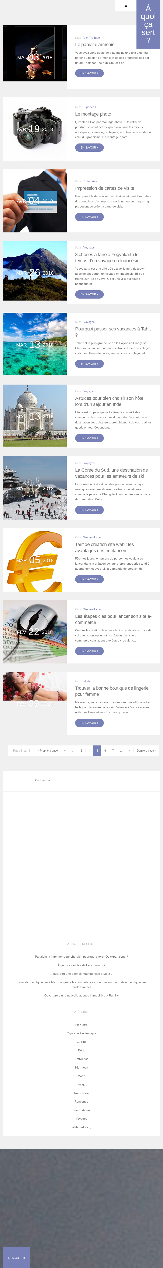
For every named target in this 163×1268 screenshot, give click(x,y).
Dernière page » (146, 750)
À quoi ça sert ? (148, 24)
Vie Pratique (81, 1110)
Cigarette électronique (81, 1033)
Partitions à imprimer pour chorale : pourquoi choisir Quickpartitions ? (81, 956)
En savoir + (89, 73)
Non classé (81, 1093)
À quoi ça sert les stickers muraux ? (81, 965)
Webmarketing (92, 537)
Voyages (89, 247)
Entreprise (90, 181)
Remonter (16, 1258)
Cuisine (82, 1041)
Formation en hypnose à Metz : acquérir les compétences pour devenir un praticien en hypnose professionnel (81, 984)
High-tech (89, 107)
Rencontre (81, 1101)
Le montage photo (93, 114)
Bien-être (81, 1024)
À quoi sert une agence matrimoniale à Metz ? (81, 973)
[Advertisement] (81, 865)
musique (81, 1084)
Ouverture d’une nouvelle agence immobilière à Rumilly (81, 995)
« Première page (48, 750)
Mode (87, 681)
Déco (81, 1050)
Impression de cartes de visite (104, 188)
